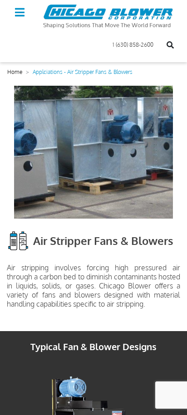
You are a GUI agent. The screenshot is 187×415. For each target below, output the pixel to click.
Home (14, 71)
